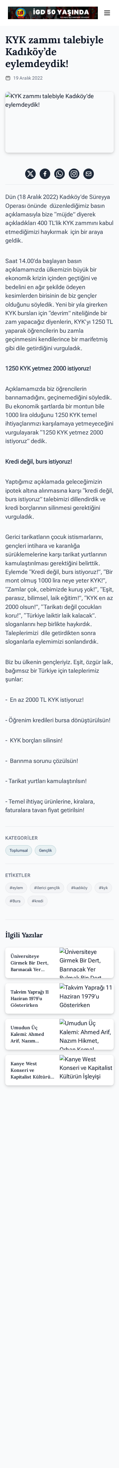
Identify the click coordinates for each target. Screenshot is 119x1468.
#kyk (103, 887)
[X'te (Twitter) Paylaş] (30, 174)
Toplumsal (19, 850)
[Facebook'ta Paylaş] (45, 174)
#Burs (15, 901)
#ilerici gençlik (47, 887)
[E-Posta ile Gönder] (88, 174)
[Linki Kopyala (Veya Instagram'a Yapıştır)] (74, 174)
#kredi (37, 901)
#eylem (16, 887)
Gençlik (45, 850)
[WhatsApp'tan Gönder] (59, 174)
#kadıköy (79, 887)
